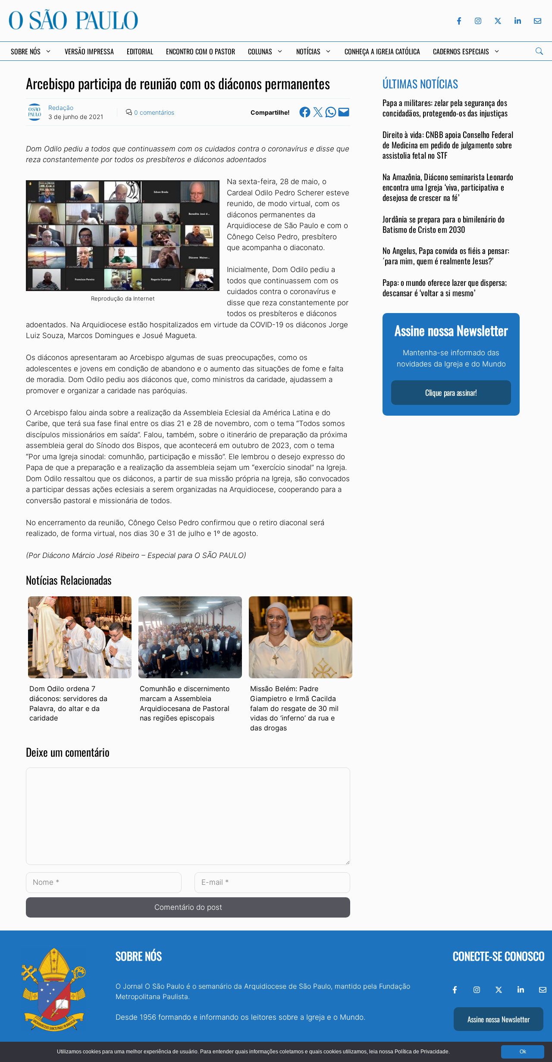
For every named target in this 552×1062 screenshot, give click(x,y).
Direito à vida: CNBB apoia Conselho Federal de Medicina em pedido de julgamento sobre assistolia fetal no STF (448, 145)
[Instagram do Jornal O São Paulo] (478, 21)
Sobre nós (139, 956)
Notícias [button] (308, 51)
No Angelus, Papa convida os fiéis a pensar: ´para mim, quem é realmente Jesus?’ (446, 256)
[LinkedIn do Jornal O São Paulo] (518, 21)
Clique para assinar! (451, 392)
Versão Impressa (89, 51)
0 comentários (154, 112)
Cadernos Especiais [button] (461, 51)
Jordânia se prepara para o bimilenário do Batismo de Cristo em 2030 (444, 224)
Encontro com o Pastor (200, 51)
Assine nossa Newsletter (498, 1019)
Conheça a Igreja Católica (382, 51)
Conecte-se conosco (499, 956)
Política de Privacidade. (422, 1052)
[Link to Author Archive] (34, 112)
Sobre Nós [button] (26, 51)
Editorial (140, 51)
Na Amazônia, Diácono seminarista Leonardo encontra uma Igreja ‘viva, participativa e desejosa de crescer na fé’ (448, 187)
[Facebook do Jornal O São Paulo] (459, 21)
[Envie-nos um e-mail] (536, 21)
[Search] (539, 51)
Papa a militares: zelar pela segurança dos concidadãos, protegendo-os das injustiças (445, 108)
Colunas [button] (260, 51)
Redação (60, 107)
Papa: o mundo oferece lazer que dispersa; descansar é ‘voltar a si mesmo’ (445, 288)
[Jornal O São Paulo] (73, 27)
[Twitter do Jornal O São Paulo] (498, 21)
